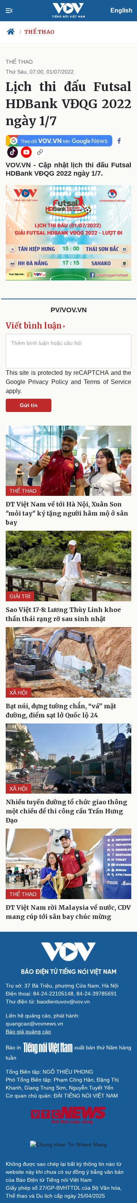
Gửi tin (29, 405)
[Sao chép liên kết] (40, 152)
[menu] (15, 10)
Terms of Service (107, 382)
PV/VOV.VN (69, 310)
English (121, 10)
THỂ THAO (39, 31)
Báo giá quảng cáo (28, 1031)
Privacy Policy (48, 382)
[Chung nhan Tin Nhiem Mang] (68, 1144)
